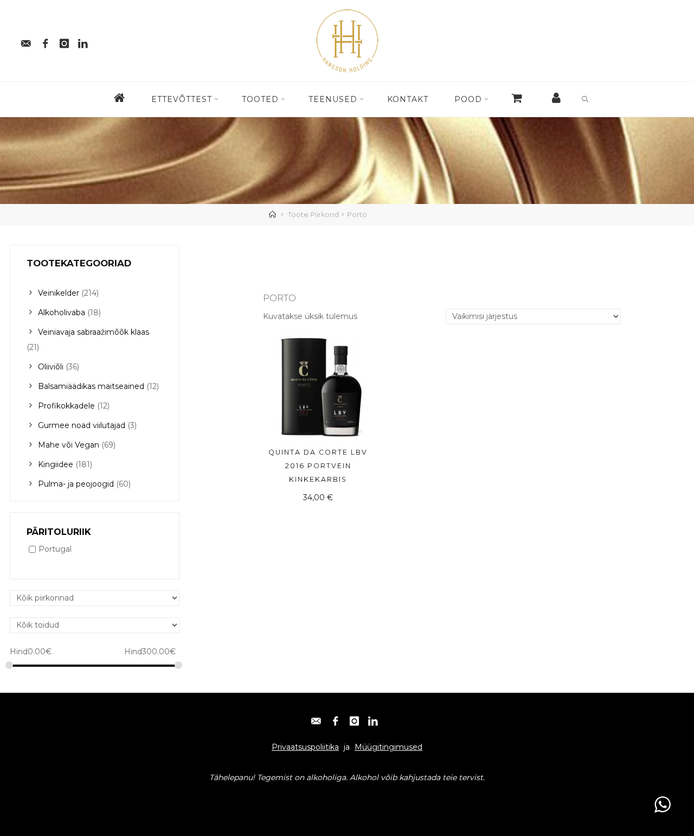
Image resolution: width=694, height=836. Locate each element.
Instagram (113, 798)
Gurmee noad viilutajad (81, 425)
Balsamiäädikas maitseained (91, 386)
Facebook (69, 798)
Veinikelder (58, 293)
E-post (32, 798)
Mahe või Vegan (68, 445)
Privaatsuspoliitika (305, 747)
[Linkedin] (83, 40)
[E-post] (26, 40)
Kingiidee (55, 464)
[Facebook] (45, 40)
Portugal (55, 549)
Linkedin (156, 798)
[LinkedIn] (373, 718)
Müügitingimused (388, 747)
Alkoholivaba (61, 312)
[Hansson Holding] (347, 40)
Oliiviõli (50, 367)
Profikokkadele (66, 406)
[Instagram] (64, 40)
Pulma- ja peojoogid (76, 484)
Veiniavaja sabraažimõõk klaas (93, 332)
